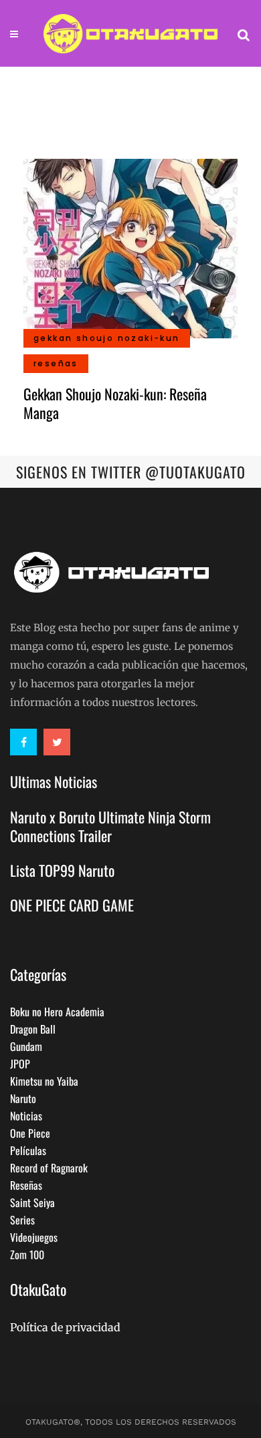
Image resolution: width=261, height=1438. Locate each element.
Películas (28, 1150)
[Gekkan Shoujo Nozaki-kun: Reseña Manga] (130, 247)
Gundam (26, 1046)
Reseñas (26, 1185)
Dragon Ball (33, 1029)
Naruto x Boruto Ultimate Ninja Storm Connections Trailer (110, 826)
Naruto (23, 1098)
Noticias (26, 1116)
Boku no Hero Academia (57, 1012)
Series (22, 1220)
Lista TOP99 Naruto (62, 870)
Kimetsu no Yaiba (44, 1081)
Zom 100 (27, 1254)
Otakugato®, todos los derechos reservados (130, 1422)
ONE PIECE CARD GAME (72, 905)
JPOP (20, 1064)
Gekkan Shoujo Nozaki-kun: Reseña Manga (115, 403)
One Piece (30, 1133)
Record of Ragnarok (49, 1168)
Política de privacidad (65, 1327)
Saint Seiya (32, 1202)
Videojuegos (34, 1237)
